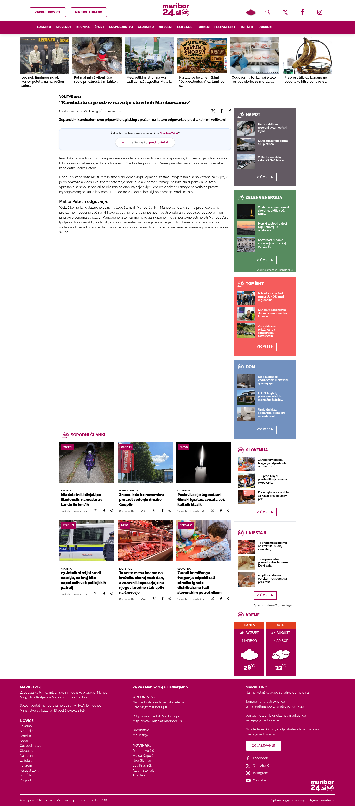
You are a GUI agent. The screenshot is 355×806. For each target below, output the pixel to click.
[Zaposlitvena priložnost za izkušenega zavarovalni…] (246, 330)
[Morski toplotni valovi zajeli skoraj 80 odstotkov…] (246, 228)
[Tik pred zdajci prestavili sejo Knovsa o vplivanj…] (246, 480)
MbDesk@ (140, 735)
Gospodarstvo (121, 27)
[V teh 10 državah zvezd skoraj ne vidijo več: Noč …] (246, 211)
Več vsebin (265, 177)
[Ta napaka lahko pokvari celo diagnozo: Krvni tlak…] (246, 563)
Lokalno (44, 27)
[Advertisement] (145, 308)
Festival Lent (224, 27)
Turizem (203, 27)
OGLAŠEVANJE (263, 746)
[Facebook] (104, 511)
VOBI (104, 800)
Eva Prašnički (142, 765)
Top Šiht (247, 27)
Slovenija (63, 27)
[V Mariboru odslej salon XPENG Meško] (246, 161)
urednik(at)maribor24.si (150, 707)
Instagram (260, 773)
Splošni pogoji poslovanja (288, 800)
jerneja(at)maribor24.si (262, 720)
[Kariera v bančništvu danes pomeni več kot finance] (246, 314)
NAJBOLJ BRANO (88, 12)
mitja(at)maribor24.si (167, 721)
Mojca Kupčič (143, 756)
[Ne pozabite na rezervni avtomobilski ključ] (246, 128)
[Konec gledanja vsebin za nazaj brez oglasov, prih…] (246, 497)
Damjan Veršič (143, 751)
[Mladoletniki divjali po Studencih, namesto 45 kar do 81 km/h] (86, 462)
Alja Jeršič (140, 775)
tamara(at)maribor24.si (262, 706)
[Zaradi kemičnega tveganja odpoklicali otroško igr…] (246, 464)
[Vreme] (250, 12)
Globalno (146, 27)
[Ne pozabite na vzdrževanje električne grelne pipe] (246, 381)
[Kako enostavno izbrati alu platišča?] (246, 145)
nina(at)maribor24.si (260, 734)
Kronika (83, 27)
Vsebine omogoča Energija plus (275, 270)
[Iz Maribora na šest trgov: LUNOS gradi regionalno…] (246, 298)
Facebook (260, 758)
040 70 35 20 (294, 706)
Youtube (259, 780)
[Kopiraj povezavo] (111, 511)
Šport (99, 27)
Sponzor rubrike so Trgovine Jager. (273, 605)
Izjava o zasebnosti (322, 800)
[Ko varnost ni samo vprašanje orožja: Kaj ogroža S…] (246, 244)
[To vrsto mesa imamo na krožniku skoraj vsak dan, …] (246, 547)
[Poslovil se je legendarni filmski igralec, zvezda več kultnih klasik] (203, 462)
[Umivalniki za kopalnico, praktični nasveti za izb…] (246, 414)
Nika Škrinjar (142, 760)
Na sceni (165, 27)
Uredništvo (141, 730)
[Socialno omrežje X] (95, 511)
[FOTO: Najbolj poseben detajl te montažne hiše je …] (246, 397)
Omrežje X (261, 765)
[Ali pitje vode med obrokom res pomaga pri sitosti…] (246, 579)
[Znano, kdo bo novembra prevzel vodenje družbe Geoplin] (145, 462)
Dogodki (265, 27)
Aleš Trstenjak (143, 770)
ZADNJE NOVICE (48, 12)
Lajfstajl (184, 27)
